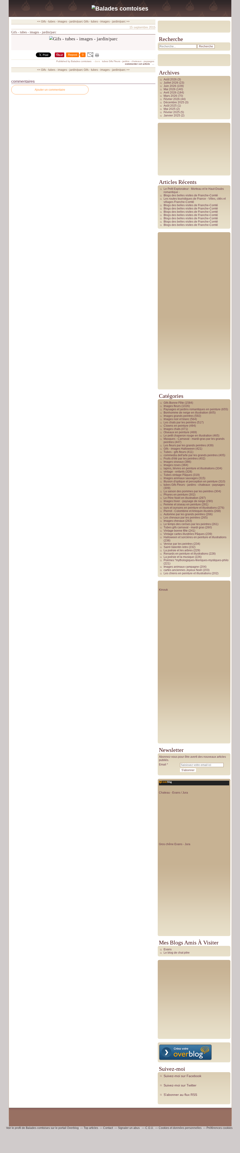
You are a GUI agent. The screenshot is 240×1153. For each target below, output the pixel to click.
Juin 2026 (170, 86)
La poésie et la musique (179, 557)
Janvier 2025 (172, 115)
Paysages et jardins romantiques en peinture (192, 409)
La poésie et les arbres (178, 550)
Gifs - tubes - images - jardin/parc (33, 32)
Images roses (172, 465)
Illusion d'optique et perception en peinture (191, 481)
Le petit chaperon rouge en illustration (188, 435)
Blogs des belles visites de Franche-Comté (191, 195)
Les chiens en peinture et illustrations (187, 573)
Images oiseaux (174, 461)
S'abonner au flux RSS (180, 1095)
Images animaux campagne (181, 566)
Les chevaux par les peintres (182, 517)
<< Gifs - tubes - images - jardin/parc (60, 21)
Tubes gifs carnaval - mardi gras (184, 527)
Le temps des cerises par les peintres (187, 524)
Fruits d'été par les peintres (181, 458)
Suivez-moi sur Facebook (182, 1076)
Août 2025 (170, 105)
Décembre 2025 (174, 102)
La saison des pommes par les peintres (189, 491)
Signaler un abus (129, 1128)
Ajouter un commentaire (50, 89)
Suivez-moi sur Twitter (180, 1085)
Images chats (172, 429)
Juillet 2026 (171, 82)
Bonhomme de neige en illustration (186, 412)
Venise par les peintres (178, 543)
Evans (168, 949)
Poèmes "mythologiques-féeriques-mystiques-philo (196, 560)
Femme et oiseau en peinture (182, 504)
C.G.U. (149, 1128)
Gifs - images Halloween (179, 448)
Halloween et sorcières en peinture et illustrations (195, 537)
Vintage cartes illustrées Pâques (184, 534)
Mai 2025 (170, 109)
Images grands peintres (179, 416)
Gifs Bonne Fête (174, 402)
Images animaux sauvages (181, 478)
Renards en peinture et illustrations (186, 553)
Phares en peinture (176, 494)
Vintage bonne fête (176, 530)
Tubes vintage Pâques (178, 475)
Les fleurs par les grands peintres (185, 445)
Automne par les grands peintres (184, 514)
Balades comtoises (38, 1128)
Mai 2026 (170, 89)
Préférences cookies (219, 1128)
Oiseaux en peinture (176, 432)
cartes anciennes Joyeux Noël (183, 570)
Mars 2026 (171, 95)
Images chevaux (174, 520)
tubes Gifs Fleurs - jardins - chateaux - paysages (128, 61)
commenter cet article (138, 64)
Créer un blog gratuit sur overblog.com (185, 1052)
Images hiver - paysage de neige (184, 501)
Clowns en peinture (176, 425)
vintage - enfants (174, 471)
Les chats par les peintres (180, 422)
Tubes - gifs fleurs (175, 452)
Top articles (91, 1128)
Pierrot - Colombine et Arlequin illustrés (188, 511)
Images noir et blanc (176, 419)
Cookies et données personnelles (180, 1128)
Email (162, 764)
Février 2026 (172, 99)
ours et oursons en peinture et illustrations (190, 507)
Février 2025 (172, 112)
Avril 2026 (170, 92)
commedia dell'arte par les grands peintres (191, 455)
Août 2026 (170, 79)
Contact (108, 1128)
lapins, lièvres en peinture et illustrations (189, 468)
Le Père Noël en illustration (181, 498)
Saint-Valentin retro (176, 547)
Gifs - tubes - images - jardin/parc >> (107, 21)
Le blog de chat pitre (177, 952)
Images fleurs (172, 406)
